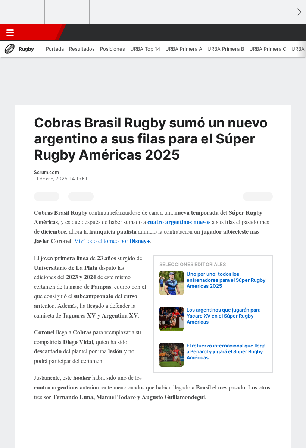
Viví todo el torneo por (112, 240)
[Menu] (10, 32)
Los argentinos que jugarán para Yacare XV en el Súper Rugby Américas (223, 316)
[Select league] (23, 12)
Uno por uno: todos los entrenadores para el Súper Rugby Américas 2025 (226, 280)
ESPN (38, 32)
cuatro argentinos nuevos (178, 221)
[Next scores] (298, 12)
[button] (281, 32)
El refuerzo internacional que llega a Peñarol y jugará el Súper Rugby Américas (226, 351)
